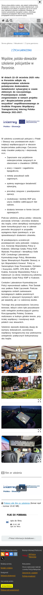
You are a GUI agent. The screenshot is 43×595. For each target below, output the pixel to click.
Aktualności (18, 43)
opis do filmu (16, 521)
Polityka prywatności (28, 576)
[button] (38, 20)
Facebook (11, 554)
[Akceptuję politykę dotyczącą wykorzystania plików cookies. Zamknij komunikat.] (40, 2)
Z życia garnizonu (31, 43)
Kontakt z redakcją (6, 568)
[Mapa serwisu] (7, 20)
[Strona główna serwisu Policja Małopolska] (3, 20)
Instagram (15, 554)
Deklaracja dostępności (8, 575)
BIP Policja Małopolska (32, 555)
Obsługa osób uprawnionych (10, 590)
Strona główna (6, 43)
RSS (3, 554)
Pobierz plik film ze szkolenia (17, 503)
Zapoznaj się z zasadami (30, 572)
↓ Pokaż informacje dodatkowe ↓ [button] (21, 538)
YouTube (7, 554)
